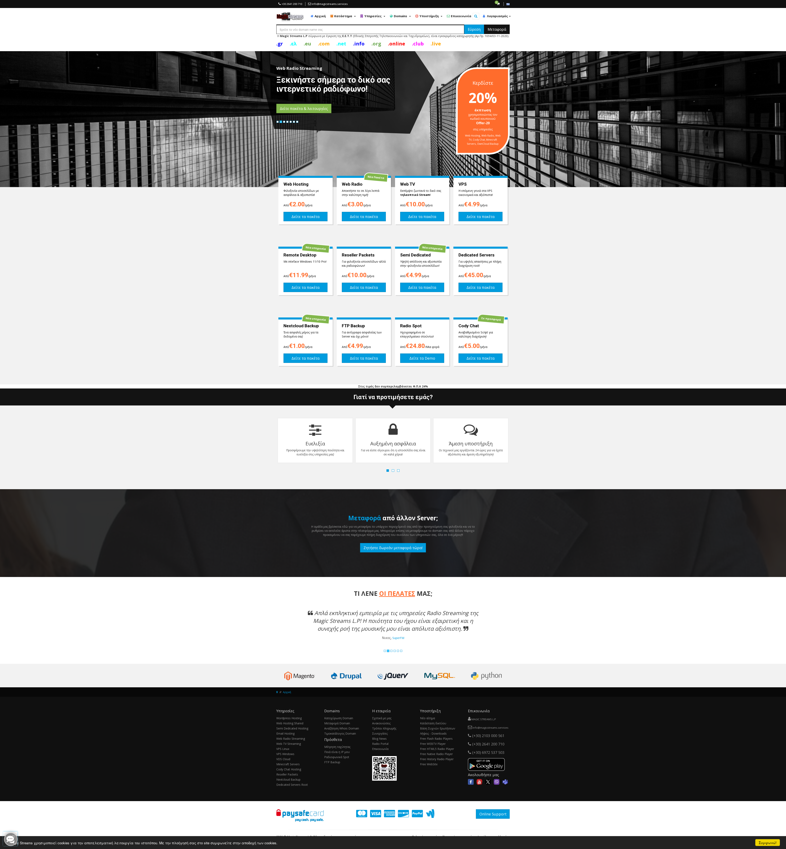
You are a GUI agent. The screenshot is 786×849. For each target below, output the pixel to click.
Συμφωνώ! (768, 842)
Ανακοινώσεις (381, 723)
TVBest (402, 638)
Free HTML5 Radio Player (437, 749)
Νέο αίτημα (427, 718)
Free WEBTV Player (433, 744)
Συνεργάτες (380, 733)
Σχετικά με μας (381, 718)
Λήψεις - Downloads (433, 733)
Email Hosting (285, 733)
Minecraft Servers (288, 764)
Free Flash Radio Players (436, 739)
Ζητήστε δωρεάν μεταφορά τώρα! (393, 547)
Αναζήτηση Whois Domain (341, 728)
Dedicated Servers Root (292, 785)
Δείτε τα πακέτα (305, 216)
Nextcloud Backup (288, 779)
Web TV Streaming (288, 744)
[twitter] (488, 781)
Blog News (379, 739)
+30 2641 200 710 (292, 4)
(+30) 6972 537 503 (487, 752)
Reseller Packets (287, 774)
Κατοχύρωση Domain (338, 718)
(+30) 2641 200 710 (487, 744)
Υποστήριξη (429, 16)
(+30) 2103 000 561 (487, 735)
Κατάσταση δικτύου (433, 723)
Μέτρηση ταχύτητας (337, 747)
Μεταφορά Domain (337, 723)
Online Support (493, 814)
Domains (401, 16)
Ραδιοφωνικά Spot (336, 757)
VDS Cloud (283, 759)
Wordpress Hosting (289, 718)
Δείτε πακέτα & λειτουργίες (304, 108)
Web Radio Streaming (290, 739)
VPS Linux (282, 749)
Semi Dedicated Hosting (292, 728)
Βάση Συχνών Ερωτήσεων (437, 728)
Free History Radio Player (437, 759)
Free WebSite (429, 764)
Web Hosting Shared (289, 723)
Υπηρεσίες (373, 16)
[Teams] (505, 781)
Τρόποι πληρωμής (384, 728)
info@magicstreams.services (330, 4)
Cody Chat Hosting (288, 769)
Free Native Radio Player (436, 754)
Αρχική (320, 16)
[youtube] (479, 781)
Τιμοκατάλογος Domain (340, 733)
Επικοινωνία (460, 16)
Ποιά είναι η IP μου (337, 752)
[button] (293, 627)
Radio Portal (380, 744)
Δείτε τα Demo (422, 358)
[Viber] (496, 781)
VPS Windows (285, 754)
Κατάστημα (343, 16)
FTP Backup (332, 762)
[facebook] (471, 781)
